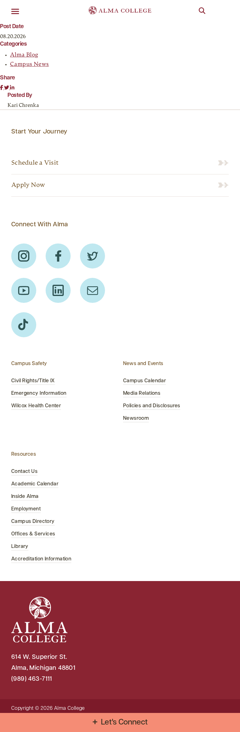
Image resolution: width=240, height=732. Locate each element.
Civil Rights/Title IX (33, 381)
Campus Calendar (144, 381)
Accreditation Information (41, 559)
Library (19, 546)
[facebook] (58, 255)
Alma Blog (24, 55)
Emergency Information (39, 393)
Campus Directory (33, 521)
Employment (26, 509)
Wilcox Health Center (36, 406)
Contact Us (24, 471)
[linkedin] (58, 290)
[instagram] (23, 255)
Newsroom (136, 418)
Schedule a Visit (34, 163)
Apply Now (28, 185)
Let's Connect (124, 722)
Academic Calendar (34, 484)
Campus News (29, 65)
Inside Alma (25, 496)
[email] (92, 290)
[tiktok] (23, 324)
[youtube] (23, 290)
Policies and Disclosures (151, 406)
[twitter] (92, 255)
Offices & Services (33, 534)
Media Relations (141, 393)
